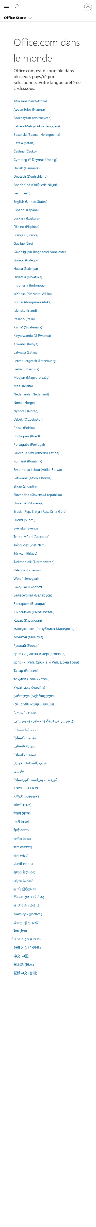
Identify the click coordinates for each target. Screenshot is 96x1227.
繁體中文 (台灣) (25, 973)
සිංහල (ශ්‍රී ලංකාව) (26, 922)
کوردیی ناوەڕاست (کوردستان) (35, 779)
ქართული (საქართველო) (34, 695)
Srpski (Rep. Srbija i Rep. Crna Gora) (40, 511)
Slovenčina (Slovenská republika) (38, 494)
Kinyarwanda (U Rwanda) (32, 335)
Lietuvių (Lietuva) (26, 368)
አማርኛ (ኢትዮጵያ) (26, 796)
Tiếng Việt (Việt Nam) (30, 544)
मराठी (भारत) (21, 821)
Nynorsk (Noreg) (26, 410)
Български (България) (30, 603)
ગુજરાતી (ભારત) (24, 871)
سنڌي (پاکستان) (25, 754)
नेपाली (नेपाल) (22, 813)
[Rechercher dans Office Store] (17, 6)
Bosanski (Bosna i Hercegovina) (37, 134)
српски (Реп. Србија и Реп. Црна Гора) (46, 662)
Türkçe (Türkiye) (25, 553)
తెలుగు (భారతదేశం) (29, 897)
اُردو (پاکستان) (26, 729)
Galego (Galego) (26, 259)
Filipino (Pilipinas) (26, 226)
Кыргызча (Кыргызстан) (34, 611)
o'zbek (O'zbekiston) (28, 419)
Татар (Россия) (26, 670)
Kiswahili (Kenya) (26, 343)
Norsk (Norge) (24, 402)
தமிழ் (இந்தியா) (25, 888)
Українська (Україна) (29, 687)
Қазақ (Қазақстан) (28, 620)
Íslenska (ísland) (25, 310)
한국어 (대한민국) (27, 947)
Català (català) (24, 142)
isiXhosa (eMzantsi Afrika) (33, 293)
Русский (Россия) (26, 645)
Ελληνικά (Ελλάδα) (28, 586)
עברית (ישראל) (25, 712)
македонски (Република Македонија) (46, 628)
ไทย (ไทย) (20, 930)
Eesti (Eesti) (22, 192)
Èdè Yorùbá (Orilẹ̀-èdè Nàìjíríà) (36, 184)
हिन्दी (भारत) (21, 830)
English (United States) (30, 201)
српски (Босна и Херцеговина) (39, 653)
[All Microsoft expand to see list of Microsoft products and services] (6, 7)
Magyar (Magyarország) (31, 377)
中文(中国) (21, 956)
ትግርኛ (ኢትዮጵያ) (26, 787)
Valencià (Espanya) (27, 569)
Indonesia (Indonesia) (30, 285)
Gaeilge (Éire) (23, 243)
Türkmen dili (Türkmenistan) (34, 561)
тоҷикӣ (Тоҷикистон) (31, 678)
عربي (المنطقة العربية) (30, 762)
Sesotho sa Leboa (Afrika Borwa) (38, 469)
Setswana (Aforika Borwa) (32, 477)
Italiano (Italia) (24, 318)
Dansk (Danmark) (27, 167)
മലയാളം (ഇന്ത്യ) (28, 913)
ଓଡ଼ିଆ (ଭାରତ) (23, 880)
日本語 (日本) (24, 964)
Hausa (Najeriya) (26, 268)
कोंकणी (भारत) (22, 804)
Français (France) (26, 234)
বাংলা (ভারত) (21, 855)
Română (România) (28, 461)
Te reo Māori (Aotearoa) (31, 536)
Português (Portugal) (29, 444)
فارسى (19, 770)
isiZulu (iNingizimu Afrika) (32, 301)
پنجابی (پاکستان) (25, 737)
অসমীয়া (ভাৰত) (22, 838)
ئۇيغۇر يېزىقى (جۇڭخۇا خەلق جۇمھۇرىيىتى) (44, 720)
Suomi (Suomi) (24, 519)
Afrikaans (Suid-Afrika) (30, 100)
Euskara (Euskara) (27, 218)
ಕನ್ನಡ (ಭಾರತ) (27, 905)
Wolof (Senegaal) (26, 578)
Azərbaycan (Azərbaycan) (32, 117)
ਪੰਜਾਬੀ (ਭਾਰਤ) (23, 863)
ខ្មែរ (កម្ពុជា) (27, 939)
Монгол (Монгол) (28, 636)
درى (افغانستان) (25, 745)
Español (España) (26, 209)
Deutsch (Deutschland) (31, 176)
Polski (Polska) (24, 427)
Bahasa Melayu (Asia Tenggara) (37, 125)
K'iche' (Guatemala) (28, 326)
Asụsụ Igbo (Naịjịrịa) (29, 109)
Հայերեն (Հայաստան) (34, 703)
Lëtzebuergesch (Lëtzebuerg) (35, 360)
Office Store (15, 17)
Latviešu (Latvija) (26, 352)
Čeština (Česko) (25, 151)
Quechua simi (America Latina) (36, 452)
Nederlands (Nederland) (31, 394)
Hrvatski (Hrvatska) (28, 276)
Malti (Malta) (23, 385)
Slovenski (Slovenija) (28, 502)
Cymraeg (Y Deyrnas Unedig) (35, 159)
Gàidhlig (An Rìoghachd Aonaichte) (40, 251)
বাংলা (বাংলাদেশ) (23, 846)
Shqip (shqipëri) (25, 486)
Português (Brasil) (27, 435)
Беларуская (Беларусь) (33, 595)
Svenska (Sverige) (26, 528)
